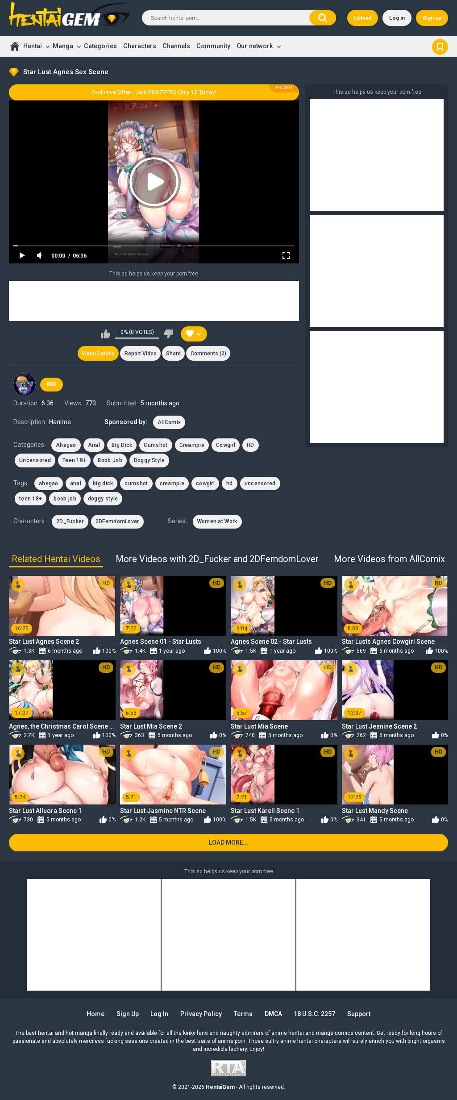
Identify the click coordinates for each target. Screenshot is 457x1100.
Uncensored (35, 460)
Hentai (32, 46)
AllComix (169, 422)
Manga (63, 46)
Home (14, 46)
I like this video (105, 333)
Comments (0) (208, 353)
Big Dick (122, 445)
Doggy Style (149, 460)
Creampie (191, 445)
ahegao (48, 483)
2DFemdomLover (117, 521)
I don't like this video (168, 333)
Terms (243, 1013)
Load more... (229, 842)
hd (229, 483)
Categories (100, 46)
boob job (65, 499)
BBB (51, 384)
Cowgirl (225, 445)
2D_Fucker (70, 521)
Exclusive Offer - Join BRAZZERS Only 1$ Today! (153, 92)
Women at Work (217, 521)
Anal (94, 445)
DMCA (273, 1013)
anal (75, 483)
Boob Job (110, 460)
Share (173, 353)
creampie (172, 483)
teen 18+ (30, 499)
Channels (176, 46)
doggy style (103, 499)
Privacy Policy (201, 1013)
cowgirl (205, 483)
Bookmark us (440, 46)
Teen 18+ (74, 460)
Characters (139, 46)
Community (213, 46)
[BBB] (24, 384)
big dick (103, 483)
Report (141, 353)
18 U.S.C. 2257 (314, 1013)
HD (250, 445)
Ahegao (66, 445)
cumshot (136, 483)
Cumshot (155, 445)
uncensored (260, 483)
